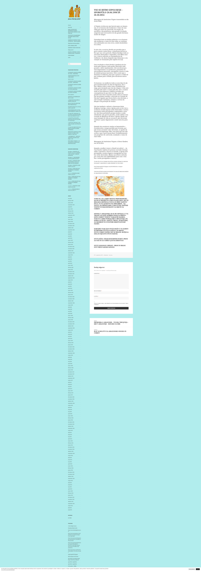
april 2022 (70, 263)
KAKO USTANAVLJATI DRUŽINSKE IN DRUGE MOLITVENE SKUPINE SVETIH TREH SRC (74, 31)
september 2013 (71, 478)
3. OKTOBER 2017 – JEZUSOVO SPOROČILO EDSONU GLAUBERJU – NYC (74, 137)
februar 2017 (70, 392)
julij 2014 (70, 457)
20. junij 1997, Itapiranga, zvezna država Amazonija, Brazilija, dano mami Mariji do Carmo (74, 114)
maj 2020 (70, 311)
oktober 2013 (70, 476)
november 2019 (71, 323)
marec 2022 (70, 265)
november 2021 (71, 273)
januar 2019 (70, 344)
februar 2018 (70, 367)
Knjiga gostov (70, 49)
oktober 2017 (70, 376)
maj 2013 (70, 486)
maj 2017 (70, 386)
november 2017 (71, 374)
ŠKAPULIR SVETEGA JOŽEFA (73, 43)
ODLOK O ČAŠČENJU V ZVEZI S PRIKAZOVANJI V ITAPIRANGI (74, 52)
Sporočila (70, 27)
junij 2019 (70, 334)
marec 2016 (70, 415)
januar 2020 (70, 319)
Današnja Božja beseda (72, 528)
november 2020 (71, 298)
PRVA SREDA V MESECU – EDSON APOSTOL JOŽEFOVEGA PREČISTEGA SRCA (74, 142)
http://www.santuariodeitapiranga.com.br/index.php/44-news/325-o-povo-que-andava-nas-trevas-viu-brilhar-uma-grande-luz (74, 545)
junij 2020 (70, 309)
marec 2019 (70, 340)
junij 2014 (70, 459)
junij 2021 (70, 284)
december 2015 (71, 422)
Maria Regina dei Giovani (73, 556)
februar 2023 (70, 242)
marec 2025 (70, 209)
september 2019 (71, 328)
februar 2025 (70, 211)
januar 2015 (70, 445)
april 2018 (70, 363)
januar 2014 (70, 470)
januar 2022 (70, 269)
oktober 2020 (70, 300)
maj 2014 (70, 461)
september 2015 (71, 428)
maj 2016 (70, 411)
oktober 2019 (70, 326)
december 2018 (71, 346)
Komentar (97, 273)
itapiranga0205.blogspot (73, 554)
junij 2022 (70, 259)
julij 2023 (70, 232)
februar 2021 (70, 292)
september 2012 (71, 503)
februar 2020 (70, 317)
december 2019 (71, 321)
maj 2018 (70, 361)
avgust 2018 (70, 355)
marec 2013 (70, 491)
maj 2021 (70, 286)
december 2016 (71, 397)
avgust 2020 (70, 305)
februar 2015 (70, 443)
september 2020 (71, 303)
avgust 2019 (70, 330)
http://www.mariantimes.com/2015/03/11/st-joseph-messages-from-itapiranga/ (74, 535)
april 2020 (70, 313)
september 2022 (71, 252)
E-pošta (96, 296)
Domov (69, 25)
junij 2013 (70, 484)
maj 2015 (70, 436)
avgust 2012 (70, 505)
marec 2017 (70, 390)
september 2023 (71, 229)
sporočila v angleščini (72, 561)
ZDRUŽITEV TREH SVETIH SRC (74, 47)
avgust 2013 (70, 480)
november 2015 (71, 424)
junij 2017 (70, 384)
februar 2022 (70, 267)
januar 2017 (70, 394)
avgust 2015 (70, 430)
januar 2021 (70, 294)
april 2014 (70, 463)
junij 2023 (70, 234)
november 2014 (71, 449)
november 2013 (71, 474)
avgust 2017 (70, 380)
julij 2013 (70, 482)
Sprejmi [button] (198, 569)
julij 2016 (70, 407)
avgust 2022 (70, 254)
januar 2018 (70, 369)
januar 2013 (70, 495)
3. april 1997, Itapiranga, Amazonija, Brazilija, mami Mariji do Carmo (74, 124)
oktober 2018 (70, 351)
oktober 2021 (70, 275)
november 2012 (71, 499)
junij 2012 (70, 509)
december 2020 (71, 296)
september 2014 (71, 453)
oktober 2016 (70, 401)
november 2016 (71, 399)
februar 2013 (70, 493)
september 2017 (71, 378)
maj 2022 (70, 261)
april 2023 (70, 238)
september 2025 (71, 204)
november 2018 (71, 349)
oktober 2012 (70, 501)
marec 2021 (70, 290)
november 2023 (71, 225)
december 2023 (71, 223)
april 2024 (70, 217)
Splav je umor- (71, 79)
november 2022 (71, 248)
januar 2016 (70, 420)
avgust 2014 (70, 455)
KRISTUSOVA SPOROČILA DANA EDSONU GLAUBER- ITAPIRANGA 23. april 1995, (74, 133)
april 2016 (70, 413)
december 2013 (71, 472)
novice (111, 255)
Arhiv (69, 57)
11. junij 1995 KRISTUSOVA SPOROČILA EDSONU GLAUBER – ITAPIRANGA (74, 128)
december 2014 (71, 447)
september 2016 (71, 403)
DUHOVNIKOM (71, 55)
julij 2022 (70, 257)
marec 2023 (70, 240)
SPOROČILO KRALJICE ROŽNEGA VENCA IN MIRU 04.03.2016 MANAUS (74, 162)
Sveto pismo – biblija (72, 566)
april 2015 (70, 438)
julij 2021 (70, 282)
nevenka (70, 517)
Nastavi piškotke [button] (192, 569)
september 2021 (71, 277)
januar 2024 (70, 221)
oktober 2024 (70, 213)
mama (69, 176)
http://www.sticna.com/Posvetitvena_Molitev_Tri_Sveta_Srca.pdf (74, 551)
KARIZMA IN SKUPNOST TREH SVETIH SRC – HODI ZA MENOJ (74, 40)
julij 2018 (70, 357)
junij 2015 (70, 434)
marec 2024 (70, 219)
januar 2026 (70, 202)
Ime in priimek (98, 290)
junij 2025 (70, 206)
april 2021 (70, 288)
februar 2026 (70, 200)
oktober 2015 (70, 426)
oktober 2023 (70, 227)
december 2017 (71, 372)
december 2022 (71, 246)
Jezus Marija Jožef (74, 19)
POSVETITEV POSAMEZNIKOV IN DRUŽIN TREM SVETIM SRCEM (74, 36)
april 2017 (70, 388)
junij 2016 (70, 409)
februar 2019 (70, 342)
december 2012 (71, 497)
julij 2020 (70, 307)
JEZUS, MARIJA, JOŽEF (72, 45)
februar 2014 (70, 468)
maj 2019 (70, 336)
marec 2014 (70, 466)
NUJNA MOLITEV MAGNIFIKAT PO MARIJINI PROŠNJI (74, 170)
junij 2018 (70, 359)
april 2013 (70, 489)
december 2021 (71, 271)
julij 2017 (70, 382)
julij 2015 (70, 432)
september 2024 (71, 215)
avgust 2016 (70, 405)
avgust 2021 (70, 280)
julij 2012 (70, 507)
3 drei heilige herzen (72, 526)
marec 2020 (70, 315)
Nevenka (70, 151)
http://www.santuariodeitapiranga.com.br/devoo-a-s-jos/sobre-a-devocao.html (74, 539)
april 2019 (70, 338)
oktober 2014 (70, 451)
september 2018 (71, 353)
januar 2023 (70, 244)
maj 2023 (70, 236)
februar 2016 (70, 417)
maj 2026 (70, 198)
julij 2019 (70, 332)
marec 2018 (70, 365)
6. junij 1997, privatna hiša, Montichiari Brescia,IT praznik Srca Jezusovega (74, 119)
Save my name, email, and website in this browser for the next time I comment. (111, 304)
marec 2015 (70, 440)
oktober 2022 (70, 250)
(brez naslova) (71, 94)
